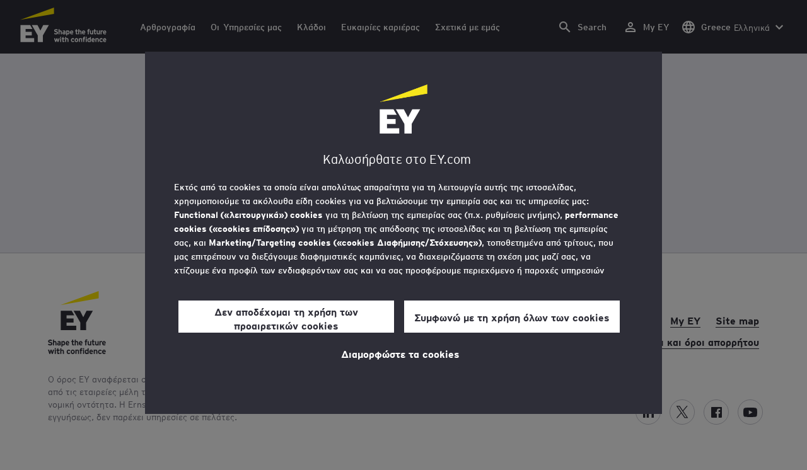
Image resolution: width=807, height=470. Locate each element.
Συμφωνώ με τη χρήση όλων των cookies (512, 317)
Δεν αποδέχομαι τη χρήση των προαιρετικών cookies (286, 318)
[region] (403, 233)
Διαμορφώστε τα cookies (400, 353)
